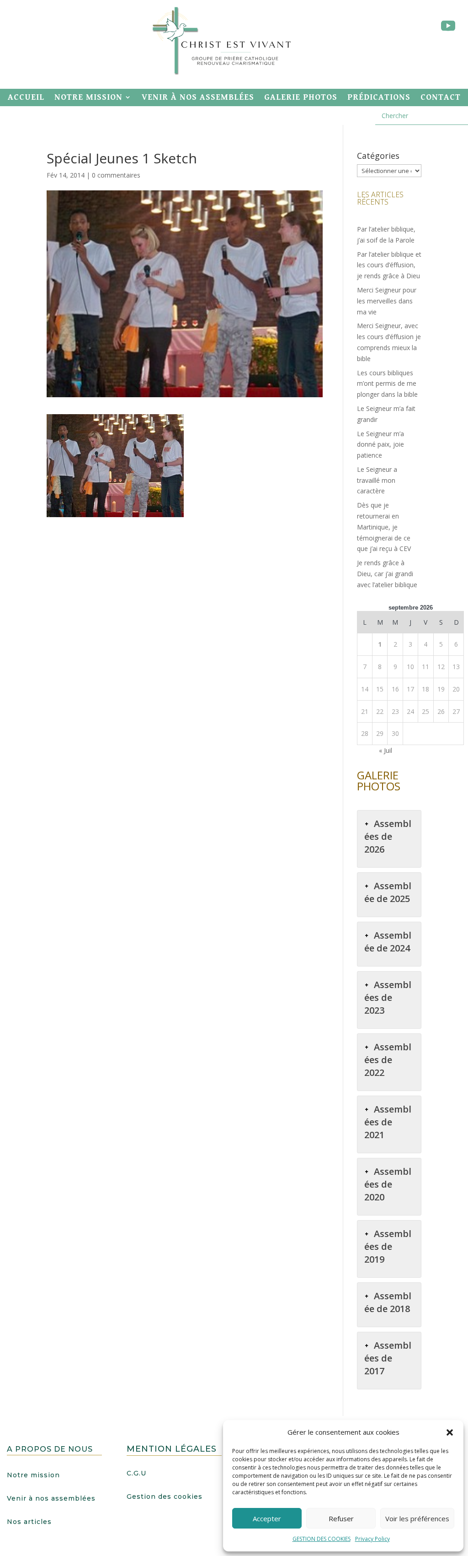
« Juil (385, 750)
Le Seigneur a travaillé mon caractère (377, 480)
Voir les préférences (417, 1518)
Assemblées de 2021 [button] (387, 1122)
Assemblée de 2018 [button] (387, 1302)
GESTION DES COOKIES (321, 1539)
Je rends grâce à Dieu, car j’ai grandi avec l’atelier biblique (387, 573)
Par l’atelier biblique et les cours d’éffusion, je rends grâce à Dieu (389, 265)
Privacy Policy (372, 1539)
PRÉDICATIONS (378, 97)
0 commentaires (116, 175)
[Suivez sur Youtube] (448, 26)
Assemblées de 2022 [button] (387, 1060)
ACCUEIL (26, 97)
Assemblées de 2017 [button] (387, 1358)
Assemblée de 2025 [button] (387, 892)
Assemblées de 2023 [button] (387, 997)
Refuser (341, 1518)
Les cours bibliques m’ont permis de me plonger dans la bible (387, 383)
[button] (449, 1432)
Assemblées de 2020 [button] (387, 1184)
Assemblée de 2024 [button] (387, 941)
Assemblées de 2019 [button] (387, 1246)
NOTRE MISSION (88, 97)
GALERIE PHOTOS (300, 97)
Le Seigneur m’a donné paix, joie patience (380, 444)
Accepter (267, 1518)
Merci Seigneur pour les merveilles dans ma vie (386, 301)
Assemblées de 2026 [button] (387, 836)
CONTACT (440, 97)
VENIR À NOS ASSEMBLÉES (198, 97)
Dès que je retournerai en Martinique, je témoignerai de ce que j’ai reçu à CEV (384, 527)
